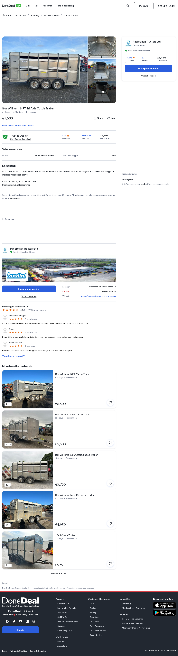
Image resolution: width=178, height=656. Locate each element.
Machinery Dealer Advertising (136, 628)
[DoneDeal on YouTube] (20, 621)
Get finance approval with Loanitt (18, 125)
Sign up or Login (166, 5)
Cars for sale (63, 603)
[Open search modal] (128, 5)
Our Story (126, 603)
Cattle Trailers (71, 15)
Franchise (86, 135)
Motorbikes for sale (66, 608)
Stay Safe (94, 617)
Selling (93, 612)
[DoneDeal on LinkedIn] (27, 621)
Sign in (20, 630)
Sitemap (61, 626)
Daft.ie (60, 641)
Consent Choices (98, 631)
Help (92, 603)
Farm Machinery (52, 15)
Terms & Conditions (39, 651)
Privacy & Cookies (18, 651)
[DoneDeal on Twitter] (14, 621)
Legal (4, 651)
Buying (93, 608)
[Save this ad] (110, 402)
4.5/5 (64, 135)
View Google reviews (12, 356)
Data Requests (97, 626)
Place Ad (143, 5)
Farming (35, 15)
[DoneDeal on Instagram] (34, 621)
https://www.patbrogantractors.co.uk (98, 296)
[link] (59, 389)
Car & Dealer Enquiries (132, 619)
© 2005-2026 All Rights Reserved (160, 650)
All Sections (21, 15)
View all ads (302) (59, 573)
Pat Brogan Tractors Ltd (147, 41)
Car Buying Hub (64, 631)
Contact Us (95, 622)
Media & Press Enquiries (133, 608)
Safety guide (127, 179)
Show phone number (29, 289)
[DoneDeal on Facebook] (7, 621)
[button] (66, 5)
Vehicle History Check (67, 622)
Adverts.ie (62, 646)
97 (143, 57)
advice (144, 184)
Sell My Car (62, 617)
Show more (15, 198)
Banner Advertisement (132, 623)
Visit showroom (29, 296)
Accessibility (96, 635)
